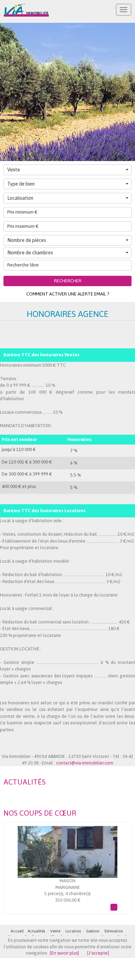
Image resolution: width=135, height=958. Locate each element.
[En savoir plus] (64, 953)
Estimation (114, 931)
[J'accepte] (98, 953)
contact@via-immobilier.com (84, 763)
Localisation (20, 198)
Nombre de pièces (26, 240)
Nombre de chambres (30, 252)
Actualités (36, 931)
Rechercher (67, 280)
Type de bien (21, 184)
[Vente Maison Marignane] (67, 852)
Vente (13, 169)
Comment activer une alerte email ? (67, 294)
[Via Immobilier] (26, 10)
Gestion (92, 931)
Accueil (17, 931)
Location (73, 931)
